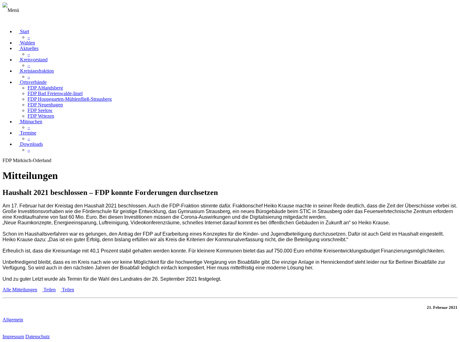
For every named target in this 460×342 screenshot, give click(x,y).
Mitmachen (30, 121)
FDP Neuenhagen (45, 104)
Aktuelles (28, 48)
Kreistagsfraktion (36, 71)
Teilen (49, 289)
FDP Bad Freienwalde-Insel (55, 93)
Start (24, 31)
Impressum (13, 336)
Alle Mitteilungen (20, 289)
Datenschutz (37, 336)
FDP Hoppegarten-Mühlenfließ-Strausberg (70, 99)
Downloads (31, 144)
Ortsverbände (33, 82)
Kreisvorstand (33, 59)
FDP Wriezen (41, 116)
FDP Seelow (40, 110)
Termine (27, 132)
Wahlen (27, 42)
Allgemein (13, 319)
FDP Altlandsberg (45, 87)
